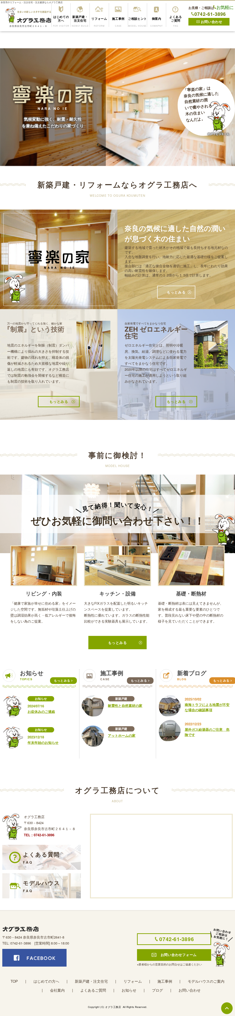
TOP (14, 981)
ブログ (157, 990)
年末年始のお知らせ (43, 742)
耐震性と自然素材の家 (125, 705)
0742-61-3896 (210, 14)
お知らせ (41, 699)
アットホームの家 (121, 735)
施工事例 (164, 981)
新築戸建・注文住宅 (91, 981)
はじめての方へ (46, 981)
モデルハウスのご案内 (206, 981)
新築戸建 (121, 699)
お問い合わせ (190, 990)
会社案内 (57, 990)
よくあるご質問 (93, 990)
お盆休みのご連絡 (41, 711)
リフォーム (132, 981)
